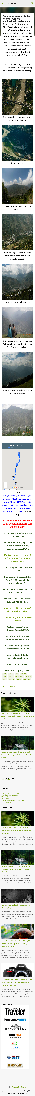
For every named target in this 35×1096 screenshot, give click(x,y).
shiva (4, 679)
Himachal (24, 673)
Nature (11, 676)
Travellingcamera (11, 3)
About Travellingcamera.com (11, 793)
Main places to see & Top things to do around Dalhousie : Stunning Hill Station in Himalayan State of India (17, 755)
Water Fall (26, 679)
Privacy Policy (6, 802)
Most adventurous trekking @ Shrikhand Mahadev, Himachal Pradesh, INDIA (18, 558)
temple (19, 679)
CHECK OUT (5, 780)
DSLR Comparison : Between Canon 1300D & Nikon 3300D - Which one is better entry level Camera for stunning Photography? (17, 982)
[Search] (32, 3)
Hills (17, 673)
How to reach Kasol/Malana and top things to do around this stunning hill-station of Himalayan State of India (17, 716)
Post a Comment (9, 686)
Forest (11, 673)
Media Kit (4, 797)
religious (28, 676)
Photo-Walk (19, 676)
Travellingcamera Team (9, 795)
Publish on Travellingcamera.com (12, 801)
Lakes (5, 676)
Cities (5, 673)
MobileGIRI (5, 799)
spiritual (11, 679)
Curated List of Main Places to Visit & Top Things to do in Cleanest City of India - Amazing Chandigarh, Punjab (17, 943)
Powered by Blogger (18, 1087)
